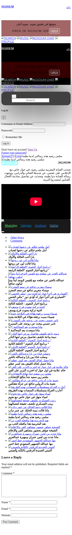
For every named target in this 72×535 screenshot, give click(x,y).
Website (5, 515)
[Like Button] (2, 231)
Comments (16, 240)
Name (5, 502)
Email (5, 508)
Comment (7, 473)
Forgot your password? (14, 152)
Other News (17, 237)
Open (54, 31)
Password (6, 130)
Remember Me (13, 137)
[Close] (3, 117)
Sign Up (32, 149)
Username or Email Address (16, 123)
